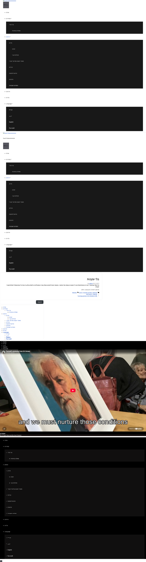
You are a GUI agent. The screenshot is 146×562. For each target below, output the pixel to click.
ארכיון (10, 43)
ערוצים (8, 37)
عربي (10, 116)
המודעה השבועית (13, 85)
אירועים (8, 91)
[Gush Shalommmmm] (9, 1)
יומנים (13, 49)
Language (9, 104)
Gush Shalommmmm (9, 138)
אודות (7, 12)
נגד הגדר (11, 24)
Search (40, 302)
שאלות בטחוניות (16, 31)
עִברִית (10, 110)
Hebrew (95, 292)
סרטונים (11, 79)
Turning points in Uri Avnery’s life (87, 296)
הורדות (11, 67)
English (11, 122)
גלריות (7, 97)
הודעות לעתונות (13, 73)
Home (4, 342)
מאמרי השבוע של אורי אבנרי (16, 61)
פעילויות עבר (15, 55)
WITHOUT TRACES (91, 294)
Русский (11, 128)
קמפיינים (8, 18)
